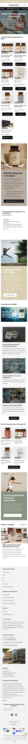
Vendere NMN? (6, 594)
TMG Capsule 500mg (5, 460)
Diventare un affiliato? (8, 600)
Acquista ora (14, 30)
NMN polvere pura (18, 80)
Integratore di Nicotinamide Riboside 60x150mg (20, 106)
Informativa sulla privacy (8, 739)
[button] (2, 5)
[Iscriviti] (23, 709)
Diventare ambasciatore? (9, 597)
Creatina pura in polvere (19, 460)
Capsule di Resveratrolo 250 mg (7, 441)
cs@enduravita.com (11, 639)
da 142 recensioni (6, 215)
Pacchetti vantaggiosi (8, 586)
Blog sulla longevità (7, 614)
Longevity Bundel (5, 80)
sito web (12, 627)
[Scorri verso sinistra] (11, 563)
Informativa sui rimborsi (17, 737)
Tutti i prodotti (6, 572)
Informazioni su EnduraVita (13, 515)
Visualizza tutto (14, 467)
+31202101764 (12, 637)
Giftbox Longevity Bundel (6, 130)
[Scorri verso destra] (16, 563)
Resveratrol (5, 583)
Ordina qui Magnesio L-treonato (14, 201)
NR (3, 578)
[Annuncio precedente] (2, 1)
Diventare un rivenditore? (9, 603)
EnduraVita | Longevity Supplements (13, 735)
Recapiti (14, 741)
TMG (4, 581)
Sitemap (5, 700)
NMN (4, 575)
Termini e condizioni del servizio (20, 739)
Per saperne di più (10, 295)
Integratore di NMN (5, 105)
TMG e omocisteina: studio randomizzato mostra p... (11, 545)
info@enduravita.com (12, 645)
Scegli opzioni (20, 88)
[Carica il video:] (14, 314)
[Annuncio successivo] (25, 1)
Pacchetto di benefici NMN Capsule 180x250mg (6, 56)
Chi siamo (5, 611)
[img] (14, 213)
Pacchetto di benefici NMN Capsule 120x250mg (19, 56)
